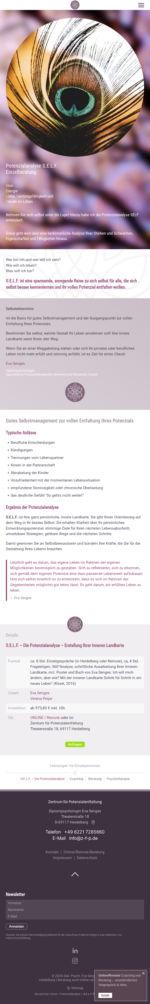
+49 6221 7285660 (84, 832)
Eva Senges (15, 363)
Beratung (95, 779)
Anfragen (75, 744)
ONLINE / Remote (45, 717)
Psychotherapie (118, 779)
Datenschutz (87, 857)
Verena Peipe (41, 698)
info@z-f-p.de (83, 838)
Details (105, 995)
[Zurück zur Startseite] (75, 5)
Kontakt (52, 852)
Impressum (62, 857)
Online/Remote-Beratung (83, 852)
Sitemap (77, 988)
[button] (141, 5)
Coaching (76, 779)
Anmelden (16, 926)
